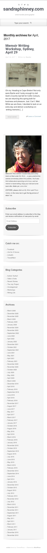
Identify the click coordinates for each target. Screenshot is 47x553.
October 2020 (12, 369)
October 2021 (12, 347)
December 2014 (12, 471)
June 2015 (11, 459)
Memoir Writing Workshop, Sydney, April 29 (19, 49)
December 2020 (12, 364)
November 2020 (12, 367)
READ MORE (12, 117)
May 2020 (10, 375)
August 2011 (11, 515)
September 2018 (13, 392)
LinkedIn (10, 255)
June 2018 (11, 395)
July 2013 (10, 493)
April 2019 (10, 386)
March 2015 (11, 465)
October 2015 (12, 448)
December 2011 (12, 507)
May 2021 (10, 355)
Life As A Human (13, 252)
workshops (28, 181)
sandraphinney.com (23, 9)
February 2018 (12, 400)
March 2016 (11, 437)
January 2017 (12, 423)
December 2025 (12, 313)
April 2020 (10, 378)
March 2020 (11, 381)
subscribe (23, 186)
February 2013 (12, 496)
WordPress (37, 547)
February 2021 (12, 361)
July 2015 (10, 456)
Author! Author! (12, 276)
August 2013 (11, 490)
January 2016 (12, 442)
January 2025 (12, 324)
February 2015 (12, 468)
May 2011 (10, 518)
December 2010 (12, 532)
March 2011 (11, 524)
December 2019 (12, 383)
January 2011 (12, 529)
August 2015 (11, 454)
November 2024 (12, 327)
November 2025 (12, 316)
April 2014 (10, 479)
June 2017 (11, 409)
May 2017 (10, 412)
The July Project (13, 284)
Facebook (10, 249)
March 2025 (11, 319)
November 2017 (12, 403)
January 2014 (12, 482)
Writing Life (11, 292)
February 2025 (12, 322)
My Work (22, 176)
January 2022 (12, 341)
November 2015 (12, 445)
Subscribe (12, 227)
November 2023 (12, 330)
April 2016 (10, 434)
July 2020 (10, 372)
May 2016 (10, 431)
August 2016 (11, 428)
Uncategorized (12, 287)
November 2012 (12, 499)
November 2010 (12, 535)
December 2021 (12, 344)
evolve (8, 547)
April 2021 (10, 358)
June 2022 (11, 336)
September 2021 (13, 350)
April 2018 (10, 397)
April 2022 (10, 338)
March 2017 (11, 417)
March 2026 (11, 310)
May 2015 (10, 462)
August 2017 (11, 406)
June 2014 (11, 476)
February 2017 (12, 420)
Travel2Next (11, 258)
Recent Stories (12, 281)
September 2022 (13, 333)
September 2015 (13, 451)
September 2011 (13, 513)
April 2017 (10, 414)
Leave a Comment (34, 116)
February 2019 (12, 389)
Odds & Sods (12, 278)
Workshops (11, 290)
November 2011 (12, 510)
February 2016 (12, 440)
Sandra (28, 57)
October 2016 (12, 426)
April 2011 (10, 521)
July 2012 (10, 501)
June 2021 (11, 353)
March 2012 (11, 504)
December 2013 (12, 485)
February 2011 (12, 527)
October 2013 (12, 487)
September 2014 (13, 473)
